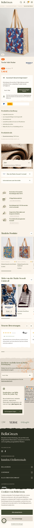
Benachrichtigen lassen (24, 90)
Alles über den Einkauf (15, 200)
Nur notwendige (17, 519)
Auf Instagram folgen (10, 411)
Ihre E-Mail (5, 375)
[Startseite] (6, 2)
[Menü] (31, 2)
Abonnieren (30, 375)
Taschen (20, 6)
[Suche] (21, 2)
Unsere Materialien (14, 216)
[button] (31, 326)
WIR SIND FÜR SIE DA (14, 222)
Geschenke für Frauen (11, 6)
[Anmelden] (24, 2)
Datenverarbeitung (6, 381)
